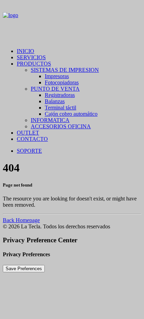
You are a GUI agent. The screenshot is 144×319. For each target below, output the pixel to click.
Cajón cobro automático (71, 114)
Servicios (31, 57)
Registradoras (60, 95)
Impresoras (57, 76)
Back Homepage (21, 220)
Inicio (25, 51)
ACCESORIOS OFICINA (61, 126)
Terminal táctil (60, 108)
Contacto (32, 139)
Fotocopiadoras (62, 82)
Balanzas (55, 101)
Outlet (28, 133)
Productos (34, 64)
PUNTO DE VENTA (55, 89)
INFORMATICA (50, 120)
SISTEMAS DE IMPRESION (65, 70)
